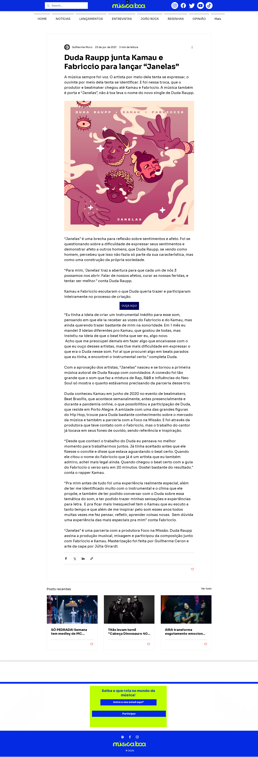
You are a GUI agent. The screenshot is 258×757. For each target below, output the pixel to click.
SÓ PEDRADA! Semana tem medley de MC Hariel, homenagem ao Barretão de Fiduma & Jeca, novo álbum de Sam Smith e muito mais (72, 632)
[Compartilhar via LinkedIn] (83, 558)
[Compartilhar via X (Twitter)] (74, 558)
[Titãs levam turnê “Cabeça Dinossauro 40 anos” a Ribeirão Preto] (129, 609)
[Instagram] (174, 5)
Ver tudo (206, 588)
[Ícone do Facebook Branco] (130, 737)
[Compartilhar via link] (91, 558)
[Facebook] (183, 5)
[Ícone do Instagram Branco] (137, 737)
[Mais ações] (192, 47)
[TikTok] (209, 5)
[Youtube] (200, 5)
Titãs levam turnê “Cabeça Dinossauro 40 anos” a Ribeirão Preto (128, 632)
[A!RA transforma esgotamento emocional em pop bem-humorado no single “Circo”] (186, 609)
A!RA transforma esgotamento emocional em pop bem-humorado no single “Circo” (185, 632)
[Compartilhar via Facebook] (66, 558)
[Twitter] (191, 5)
